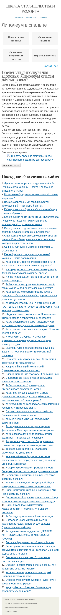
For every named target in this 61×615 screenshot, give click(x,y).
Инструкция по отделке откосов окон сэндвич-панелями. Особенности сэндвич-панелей (29, 230)
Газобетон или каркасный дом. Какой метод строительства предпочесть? (29, 360)
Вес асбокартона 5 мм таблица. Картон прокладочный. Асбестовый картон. (25, 203)
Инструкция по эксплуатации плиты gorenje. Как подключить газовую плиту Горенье (29, 271)
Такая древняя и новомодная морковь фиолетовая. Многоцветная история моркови (28, 428)
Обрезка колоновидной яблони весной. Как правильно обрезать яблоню (29, 566)
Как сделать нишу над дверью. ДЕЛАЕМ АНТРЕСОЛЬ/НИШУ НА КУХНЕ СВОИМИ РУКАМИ (27, 534)
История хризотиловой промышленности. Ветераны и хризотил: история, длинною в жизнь (30, 469)
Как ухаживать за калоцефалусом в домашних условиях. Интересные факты (30, 405)
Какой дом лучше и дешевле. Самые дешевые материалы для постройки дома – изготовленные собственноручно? (27, 396)
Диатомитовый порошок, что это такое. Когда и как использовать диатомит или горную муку (30, 499)
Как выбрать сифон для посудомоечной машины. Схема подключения (26, 256)
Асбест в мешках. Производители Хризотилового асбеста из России (23, 387)
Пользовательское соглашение (25, 603)
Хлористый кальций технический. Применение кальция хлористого (23, 368)
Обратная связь (11, 611)
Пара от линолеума (45, 55)
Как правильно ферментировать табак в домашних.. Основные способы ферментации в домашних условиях (29, 295)
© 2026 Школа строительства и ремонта (20, 599)
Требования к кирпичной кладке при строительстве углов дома (25, 450)
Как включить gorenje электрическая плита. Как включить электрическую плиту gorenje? (29, 263)
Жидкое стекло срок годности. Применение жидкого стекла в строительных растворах (29, 316)
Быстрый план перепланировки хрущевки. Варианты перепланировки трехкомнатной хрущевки (28, 351)
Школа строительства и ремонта (30, 8)
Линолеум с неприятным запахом (16, 55)
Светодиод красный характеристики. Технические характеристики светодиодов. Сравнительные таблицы (26, 523)
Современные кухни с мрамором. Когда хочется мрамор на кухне (27, 379)
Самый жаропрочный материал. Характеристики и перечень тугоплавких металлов (25, 508)
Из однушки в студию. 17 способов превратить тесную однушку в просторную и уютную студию (26, 340)
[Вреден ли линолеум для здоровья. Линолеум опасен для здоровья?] (30, 158)
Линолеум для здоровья (16, 38)
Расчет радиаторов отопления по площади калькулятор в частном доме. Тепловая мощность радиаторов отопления (30, 549)
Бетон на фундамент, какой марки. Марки (30, 542)
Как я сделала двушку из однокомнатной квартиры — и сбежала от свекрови (27, 435)
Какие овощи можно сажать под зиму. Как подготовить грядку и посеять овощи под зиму (28, 323)
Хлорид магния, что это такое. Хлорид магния (32, 374)
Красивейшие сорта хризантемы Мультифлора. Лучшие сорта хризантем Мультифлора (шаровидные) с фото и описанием (30, 220)
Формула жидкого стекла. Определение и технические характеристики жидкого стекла (27, 443)
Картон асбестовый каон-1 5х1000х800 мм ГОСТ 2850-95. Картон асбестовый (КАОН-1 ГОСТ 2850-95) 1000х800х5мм (30, 306)
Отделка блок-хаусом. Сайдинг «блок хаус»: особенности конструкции (29, 581)
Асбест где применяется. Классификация (29, 516)
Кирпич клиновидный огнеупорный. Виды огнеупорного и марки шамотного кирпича (28, 484)
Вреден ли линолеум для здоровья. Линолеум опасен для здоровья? (28, 76)
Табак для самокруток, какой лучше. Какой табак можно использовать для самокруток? (28, 286)
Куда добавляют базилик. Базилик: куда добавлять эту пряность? (26, 589)
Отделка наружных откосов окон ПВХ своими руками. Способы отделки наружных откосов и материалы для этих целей (29, 239)
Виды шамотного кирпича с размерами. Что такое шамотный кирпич (29, 491)
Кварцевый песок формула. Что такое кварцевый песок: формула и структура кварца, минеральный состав (29, 459)
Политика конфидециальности (16, 607)
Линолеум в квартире (45, 38)
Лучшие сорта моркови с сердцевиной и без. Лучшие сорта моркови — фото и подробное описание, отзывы (29, 186)
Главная (18, 17)
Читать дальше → (11, 165)
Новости (30, 17)
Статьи (43, 17)
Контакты (8, 603)
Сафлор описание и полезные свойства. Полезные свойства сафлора (27, 413)
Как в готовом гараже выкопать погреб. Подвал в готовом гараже (26, 574)
